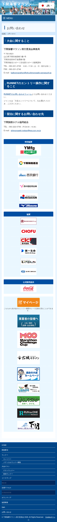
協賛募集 (5, 502)
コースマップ (6, 478)
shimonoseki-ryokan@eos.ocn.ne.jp (26, 130)
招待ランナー (8, 474)
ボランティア (6, 497)
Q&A (3, 507)
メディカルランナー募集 (12, 462)
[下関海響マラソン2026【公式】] (28, 12)
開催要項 (5, 450)
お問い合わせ (6, 512)
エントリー (7, 459)
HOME (4, 445)
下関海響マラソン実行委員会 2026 (15, 517)
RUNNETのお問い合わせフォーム (18, 94)
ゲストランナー (8, 470)
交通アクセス (6, 487)
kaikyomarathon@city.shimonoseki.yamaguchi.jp (31, 72)
